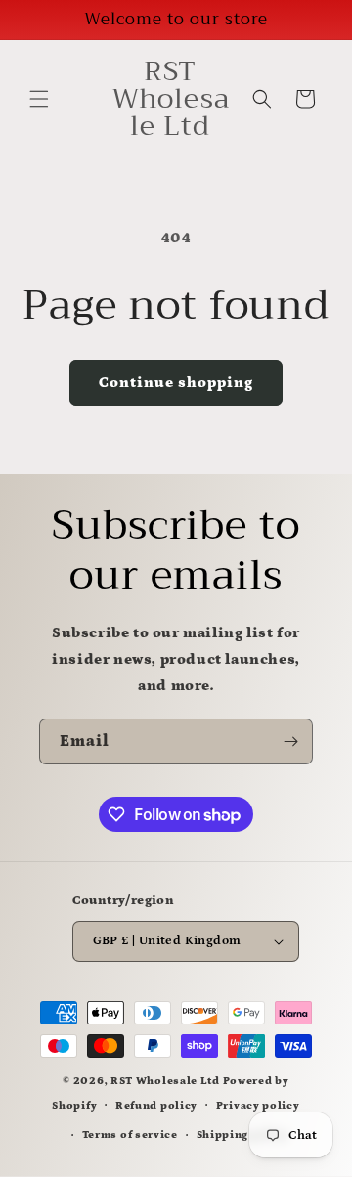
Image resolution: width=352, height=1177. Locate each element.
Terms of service (130, 1135)
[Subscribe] (290, 741)
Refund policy (156, 1106)
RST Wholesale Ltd (165, 1081)
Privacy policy (258, 1106)
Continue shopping (176, 382)
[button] (39, 98)
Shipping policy (243, 1135)
